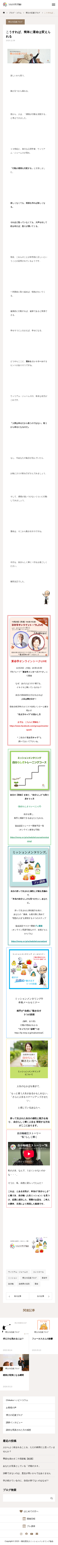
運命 (36, 1284)
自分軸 (11, 1284)
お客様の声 (11, 1407)
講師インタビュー (14, 1422)
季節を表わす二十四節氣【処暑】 (18, 1458)
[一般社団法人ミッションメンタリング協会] (12, 4)
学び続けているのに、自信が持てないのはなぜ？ (26, 1480)
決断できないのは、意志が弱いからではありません (27, 1473)
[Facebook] (26, 1533)
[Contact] (36, 1533)
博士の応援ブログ (15, 22)
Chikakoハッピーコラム (17, 1400)
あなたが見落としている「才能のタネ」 (21, 1466)
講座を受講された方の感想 (18, 1430)
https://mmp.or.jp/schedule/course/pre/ (29, 941)
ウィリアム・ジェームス (18, 1272)
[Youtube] (31, 1533)
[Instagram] (21, 1533)
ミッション (12, 1278)
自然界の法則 (24, 1284)
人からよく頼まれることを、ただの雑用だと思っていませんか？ (29, 1449)
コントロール (38, 1272)
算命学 (44, 1278)
